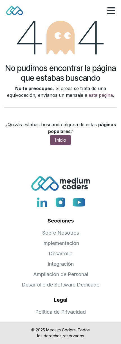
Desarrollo (61, 253)
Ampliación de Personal (60, 274)
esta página (101, 95)
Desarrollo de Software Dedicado (61, 285)
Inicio (60, 140)
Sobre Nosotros (60, 233)
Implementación (60, 243)
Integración (61, 264)
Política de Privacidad (60, 312)
